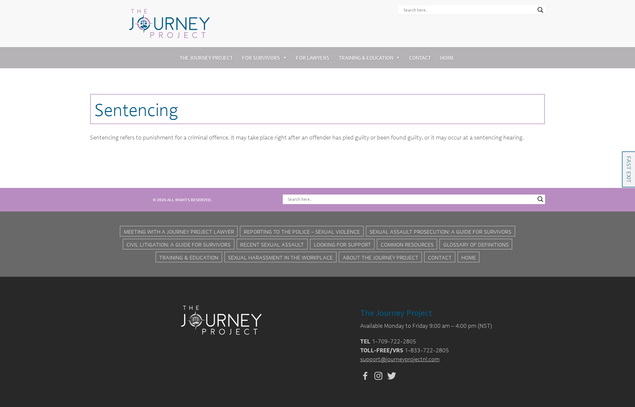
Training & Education (366, 57)
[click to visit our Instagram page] (376, 374)
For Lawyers (312, 57)
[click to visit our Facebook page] (363, 374)
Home (447, 57)
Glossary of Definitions (476, 244)
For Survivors (261, 57)
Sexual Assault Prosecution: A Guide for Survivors (440, 231)
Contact (420, 57)
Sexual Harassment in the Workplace (280, 257)
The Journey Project (206, 57)
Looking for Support (342, 244)
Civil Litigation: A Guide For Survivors (178, 244)
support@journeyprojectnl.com (400, 359)
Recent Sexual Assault (272, 244)
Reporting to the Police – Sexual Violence (302, 231)
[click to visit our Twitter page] (390, 374)
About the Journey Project (380, 257)
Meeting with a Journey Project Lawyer (179, 231)
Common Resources (407, 244)
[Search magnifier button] (540, 10)
